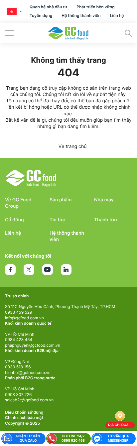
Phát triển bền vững (95, 6)
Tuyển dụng (41, 15)
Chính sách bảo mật (24, 417)
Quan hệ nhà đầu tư (48, 6)
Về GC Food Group (18, 203)
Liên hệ (117, 15)
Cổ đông (14, 220)
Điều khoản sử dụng (24, 412)
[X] (29, 269)
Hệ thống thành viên (81, 15)
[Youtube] (47, 269)
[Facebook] (10, 269)
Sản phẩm (60, 200)
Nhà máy (104, 200)
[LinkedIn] (66, 269)
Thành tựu (105, 220)
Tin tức (57, 220)
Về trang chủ (73, 146)
